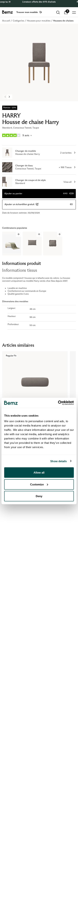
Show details (58, 461)
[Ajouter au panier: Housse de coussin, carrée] (59, 234)
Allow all (39, 472)
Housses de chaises (63, 20)
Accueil (6, 20)
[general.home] (7, 12)
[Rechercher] (58, 12)
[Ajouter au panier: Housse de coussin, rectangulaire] (39, 234)
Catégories (18, 20)
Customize (37, 484)
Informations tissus (19, 270)
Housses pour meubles (38, 20)
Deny (39, 496)
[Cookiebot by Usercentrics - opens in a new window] (58, 403)
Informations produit (21, 263)
